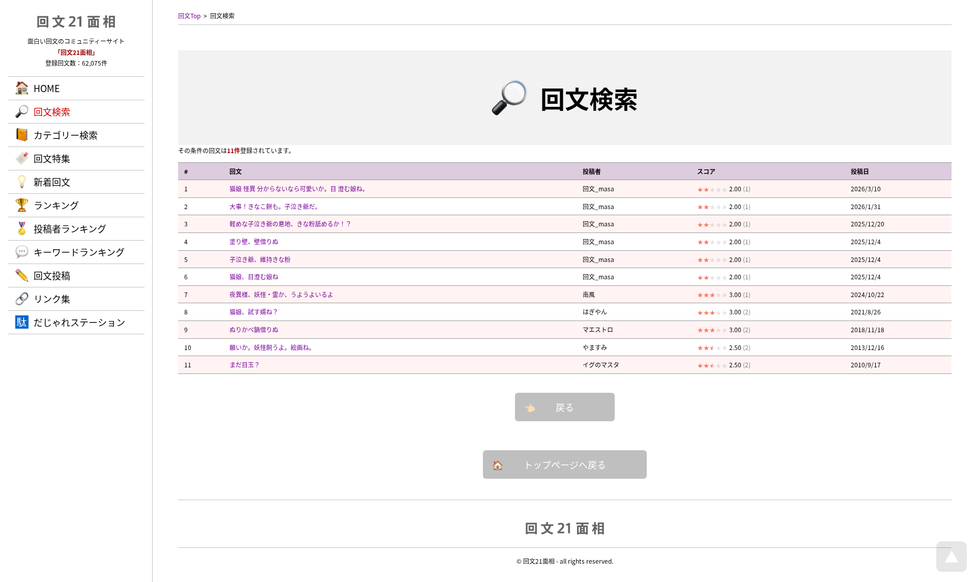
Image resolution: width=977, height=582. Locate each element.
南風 (589, 294)
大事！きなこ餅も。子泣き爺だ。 (275, 206)
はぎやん (595, 311)
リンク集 (52, 298)
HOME (47, 88)
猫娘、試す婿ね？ (253, 311)
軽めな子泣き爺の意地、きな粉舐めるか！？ (290, 223)
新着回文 (52, 181)
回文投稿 (52, 275)
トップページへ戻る (565, 464)
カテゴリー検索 (66, 134)
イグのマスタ (601, 364)
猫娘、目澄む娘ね (253, 276)
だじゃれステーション (79, 322)
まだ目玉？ (244, 364)
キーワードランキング (79, 251)
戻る (565, 407)
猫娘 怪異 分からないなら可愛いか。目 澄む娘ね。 (298, 188)
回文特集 (52, 158)
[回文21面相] (565, 527)
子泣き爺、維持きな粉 (260, 259)
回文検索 (52, 111)
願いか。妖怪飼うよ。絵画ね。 (272, 347)
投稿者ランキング (70, 228)
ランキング (56, 205)
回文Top (189, 15)
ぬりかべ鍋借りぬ (253, 329)
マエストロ (598, 329)
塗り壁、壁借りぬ (253, 241)
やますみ (595, 347)
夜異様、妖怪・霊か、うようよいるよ (281, 294)
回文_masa (598, 188)
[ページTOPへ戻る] (951, 569)
